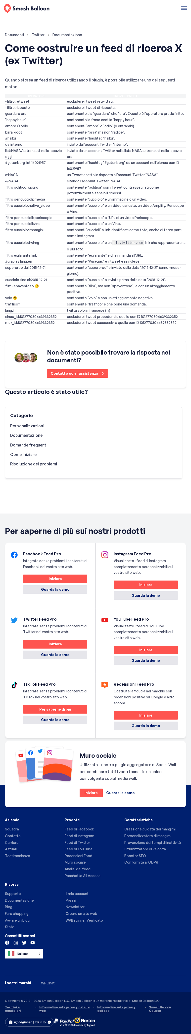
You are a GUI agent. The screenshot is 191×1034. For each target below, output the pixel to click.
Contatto (13, 836)
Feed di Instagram (79, 836)
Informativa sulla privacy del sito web (64, 1009)
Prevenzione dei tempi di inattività (152, 842)
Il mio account (77, 893)
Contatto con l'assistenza (75, 373)
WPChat (48, 983)
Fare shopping (16, 913)
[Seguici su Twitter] (23, 942)
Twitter (38, 35)
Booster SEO (135, 856)
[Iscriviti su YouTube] (32, 942)
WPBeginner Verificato (84, 920)
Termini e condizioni (13, 1009)
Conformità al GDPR (141, 862)
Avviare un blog (17, 920)
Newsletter (75, 907)
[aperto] (184, 8)
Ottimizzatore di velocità (145, 849)
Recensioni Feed (78, 856)
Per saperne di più (47, 710)
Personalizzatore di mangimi (147, 836)
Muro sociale (75, 862)
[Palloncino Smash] (26, 8)
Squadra (12, 829)
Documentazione (67, 35)
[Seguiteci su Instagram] (15, 942)
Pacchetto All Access (82, 876)
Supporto (13, 893)
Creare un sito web (81, 913)
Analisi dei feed (78, 869)
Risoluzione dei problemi (33, 463)
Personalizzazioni (27, 425)
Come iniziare (23, 454)
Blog (8, 907)
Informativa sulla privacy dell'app (116, 1009)
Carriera (11, 842)
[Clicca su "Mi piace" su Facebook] (7, 942)
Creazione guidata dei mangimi (150, 829)
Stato (9, 927)
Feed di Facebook (79, 829)
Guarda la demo (55, 589)
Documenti (14, 35)
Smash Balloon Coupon (160, 1009)
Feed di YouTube (79, 849)
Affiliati (11, 849)
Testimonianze (17, 856)
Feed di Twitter (77, 842)
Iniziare (42, 579)
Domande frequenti (29, 445)
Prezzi (71, 900)
